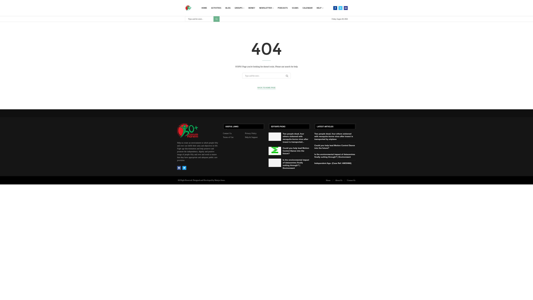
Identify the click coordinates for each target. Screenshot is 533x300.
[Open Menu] (346, 8)
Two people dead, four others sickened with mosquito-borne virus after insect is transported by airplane (333, 136)
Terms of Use (228, 137)
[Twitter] (340, 8)
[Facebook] (335, 8)
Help (319, 8)
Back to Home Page (266, 88)
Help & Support (251, 137)
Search (216, 19)
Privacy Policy (251, 133)
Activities (216, 8)
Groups (238, 8)
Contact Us (227, 133)
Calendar (307, 8)
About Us (338, 180)
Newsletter (265, 8)
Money (251, 8)
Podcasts (283, 8)
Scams (295, 8)
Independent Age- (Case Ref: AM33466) (332, 163)
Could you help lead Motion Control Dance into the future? (296, 151)
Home (204, 8)
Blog (228, 8)
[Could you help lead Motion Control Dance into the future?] (275, 151)
